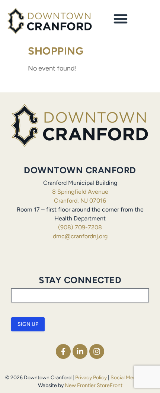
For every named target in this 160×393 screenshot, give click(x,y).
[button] (120, 18)
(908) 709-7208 (80, 227)
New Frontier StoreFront (93, 385)
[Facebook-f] (63, 351)
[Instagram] (96, 351)
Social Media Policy (133, 377)
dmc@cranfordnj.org (80, 236)
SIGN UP (27, 324)
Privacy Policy (91, 377)
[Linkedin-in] (80, 351)
